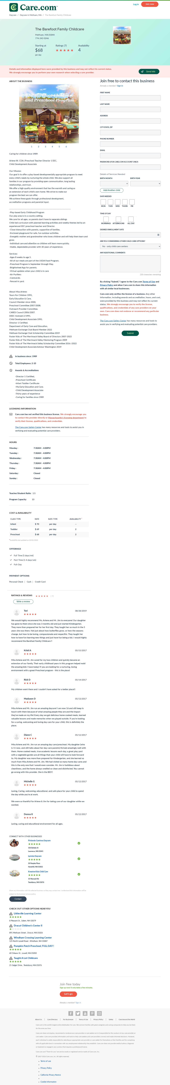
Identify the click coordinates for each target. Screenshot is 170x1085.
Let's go (68, 994)
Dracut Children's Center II (28, 926)
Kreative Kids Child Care (38, 872)
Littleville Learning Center (27, 913)
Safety (111, 1019)
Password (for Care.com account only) (119, 162)
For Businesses (68, 1019)
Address (104, 116)
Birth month (106, 178)
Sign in (120, 86)
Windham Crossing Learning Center (33, 938)
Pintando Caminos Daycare (39, 841)
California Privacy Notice (51, 1075)
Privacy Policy (106, 285)
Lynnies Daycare (34, 856)
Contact (18, 899)
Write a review (23, 601)
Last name (105, 104)
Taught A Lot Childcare (26, 958)
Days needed (106, 196)
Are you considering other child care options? (122, 241)
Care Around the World (127, 1019)
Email (102, 150)
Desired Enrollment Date (112, 230)
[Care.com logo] (34, 8)
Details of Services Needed (112, 174)
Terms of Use (149, 282)
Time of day (105, 214)
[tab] (130, 174)
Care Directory (52, 1019)
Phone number (107, 139)
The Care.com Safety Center (113, 321)
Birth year (135, 178)
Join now (150, 4)
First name (105, 93)
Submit (130, 333)
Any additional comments (112, 253)
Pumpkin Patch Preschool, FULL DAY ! (34, 946)
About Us (38, 1019)
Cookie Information (48, 1082)
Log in (136, 4)
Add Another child (111, 190)
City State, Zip (106, 127)
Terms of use (46, 1061)
